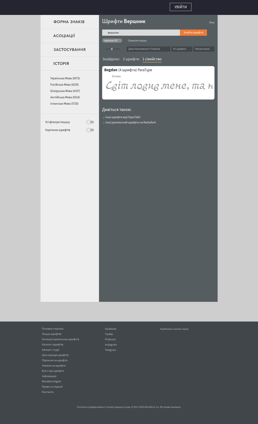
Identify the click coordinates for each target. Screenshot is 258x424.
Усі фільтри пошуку (57, 120)
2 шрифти (131, 57)
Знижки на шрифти (54, 365)
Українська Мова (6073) (65, 76)
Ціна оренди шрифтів (55, 354)
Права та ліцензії (52, 386)
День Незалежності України (144, 47)
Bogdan (110, 68)
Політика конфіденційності (91, 407)
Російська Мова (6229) (64, 83)
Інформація (49, 375)
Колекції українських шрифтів (60, 338)
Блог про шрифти (53, 370)
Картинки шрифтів (57, 128)
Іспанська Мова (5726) (64, 102)
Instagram (111, 344)
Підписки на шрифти (55, 359)
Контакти (48, 391)
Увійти (180, 6)
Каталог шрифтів (52, 344)
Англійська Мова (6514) (65, 95)
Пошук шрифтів (51, 333)
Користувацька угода (118, 407)
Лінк (211, 20)
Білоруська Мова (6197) (65, 89)
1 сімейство (152, 57)
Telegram (110, 350)
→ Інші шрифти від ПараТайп (121, 115)
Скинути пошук (137, 38)
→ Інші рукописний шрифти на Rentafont (129, 121)
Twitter (109, 334)
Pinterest (110, 339)
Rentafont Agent (51, 381)
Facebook (110, 328)
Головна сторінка (52, 328)
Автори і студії (50, 349)
